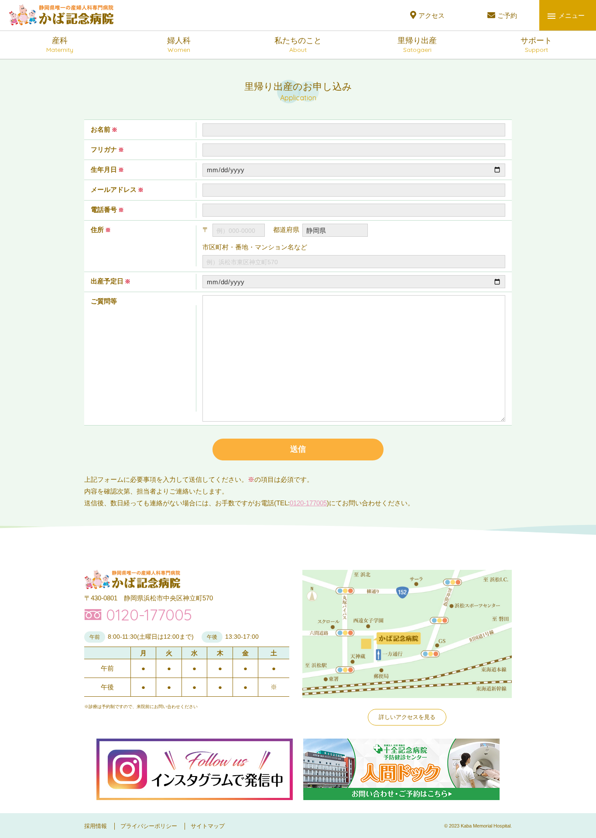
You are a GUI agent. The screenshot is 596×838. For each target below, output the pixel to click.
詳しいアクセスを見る (407, 717)
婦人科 (179, 45)
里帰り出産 (417, 45)
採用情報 (95, 826)
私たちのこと (298, 45)
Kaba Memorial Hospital (485, 825)
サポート (536, 45)
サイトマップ (208, 826)
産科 (59, 45)
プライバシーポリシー (148, 826)
